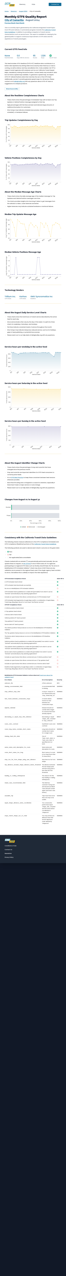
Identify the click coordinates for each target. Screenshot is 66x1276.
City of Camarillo (14, 20)
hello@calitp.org (19, 81)
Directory (22, 4)
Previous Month (10, 23)
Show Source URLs (12, 89)
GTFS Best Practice (17, 477)
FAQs (33, 4)
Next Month (20, 23)
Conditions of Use (10, 846)
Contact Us (55, 4)
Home (7, 11)
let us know (27, 564)
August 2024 (23, 11)
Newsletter (8, 853)
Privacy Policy (9, 857)
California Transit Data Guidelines (45, 544)
